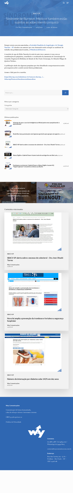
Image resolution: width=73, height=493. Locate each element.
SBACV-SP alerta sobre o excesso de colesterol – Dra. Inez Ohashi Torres (36, 144)
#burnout (14, 79)
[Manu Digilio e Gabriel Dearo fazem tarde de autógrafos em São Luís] (8, 155)
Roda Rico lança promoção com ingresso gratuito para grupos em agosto (36, 134)
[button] (68, 3)
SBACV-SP (36, 13)
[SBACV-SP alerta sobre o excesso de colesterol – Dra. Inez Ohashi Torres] (8, 145)
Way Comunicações (25, 27)
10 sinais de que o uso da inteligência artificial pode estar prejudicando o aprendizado (36, 123)
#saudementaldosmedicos (26, 79)
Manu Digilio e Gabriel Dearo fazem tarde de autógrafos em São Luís (35, 155)
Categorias (8, 105)
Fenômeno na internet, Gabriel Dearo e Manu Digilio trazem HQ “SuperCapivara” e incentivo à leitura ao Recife (33, 166)
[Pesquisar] (65, 92)
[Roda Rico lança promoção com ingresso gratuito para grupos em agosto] (8, 134)
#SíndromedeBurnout (37, 50)
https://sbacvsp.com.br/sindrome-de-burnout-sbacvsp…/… (24, 77)
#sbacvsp (7, 79)
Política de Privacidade (13, 422)
